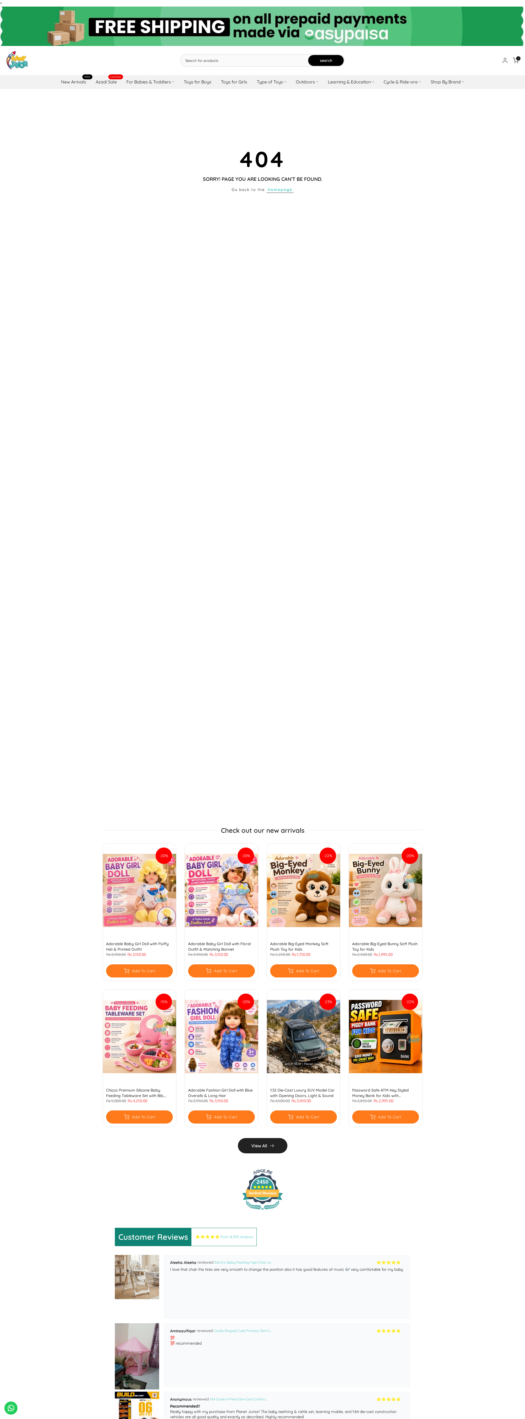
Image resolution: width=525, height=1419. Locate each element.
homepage (280, 189)
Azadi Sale (108, 81)
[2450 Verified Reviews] (262, 1211)
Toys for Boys (197, 82)
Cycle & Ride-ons (401, 82)
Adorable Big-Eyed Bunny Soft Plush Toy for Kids (385, 947)
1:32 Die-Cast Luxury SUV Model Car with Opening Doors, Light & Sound (302, 1093)
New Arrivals (75, 81)
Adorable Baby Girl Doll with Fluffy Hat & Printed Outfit (137, 947)
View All (259, 1145)
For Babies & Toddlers (148, 82)
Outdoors (305, 82)
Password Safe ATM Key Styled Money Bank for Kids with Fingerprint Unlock (380, 1093)
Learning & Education (349, 82)
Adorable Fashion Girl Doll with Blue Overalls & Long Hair (220, 1093)
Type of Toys (270, 82)
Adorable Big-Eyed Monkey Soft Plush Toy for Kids (299, 947)
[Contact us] (11, 1408)
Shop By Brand (446, 82)
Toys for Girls (234, 82)
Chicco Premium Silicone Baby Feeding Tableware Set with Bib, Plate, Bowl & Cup (135, 1093)
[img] (207, 1237)
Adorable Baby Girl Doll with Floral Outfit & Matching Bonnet (219, 947)
